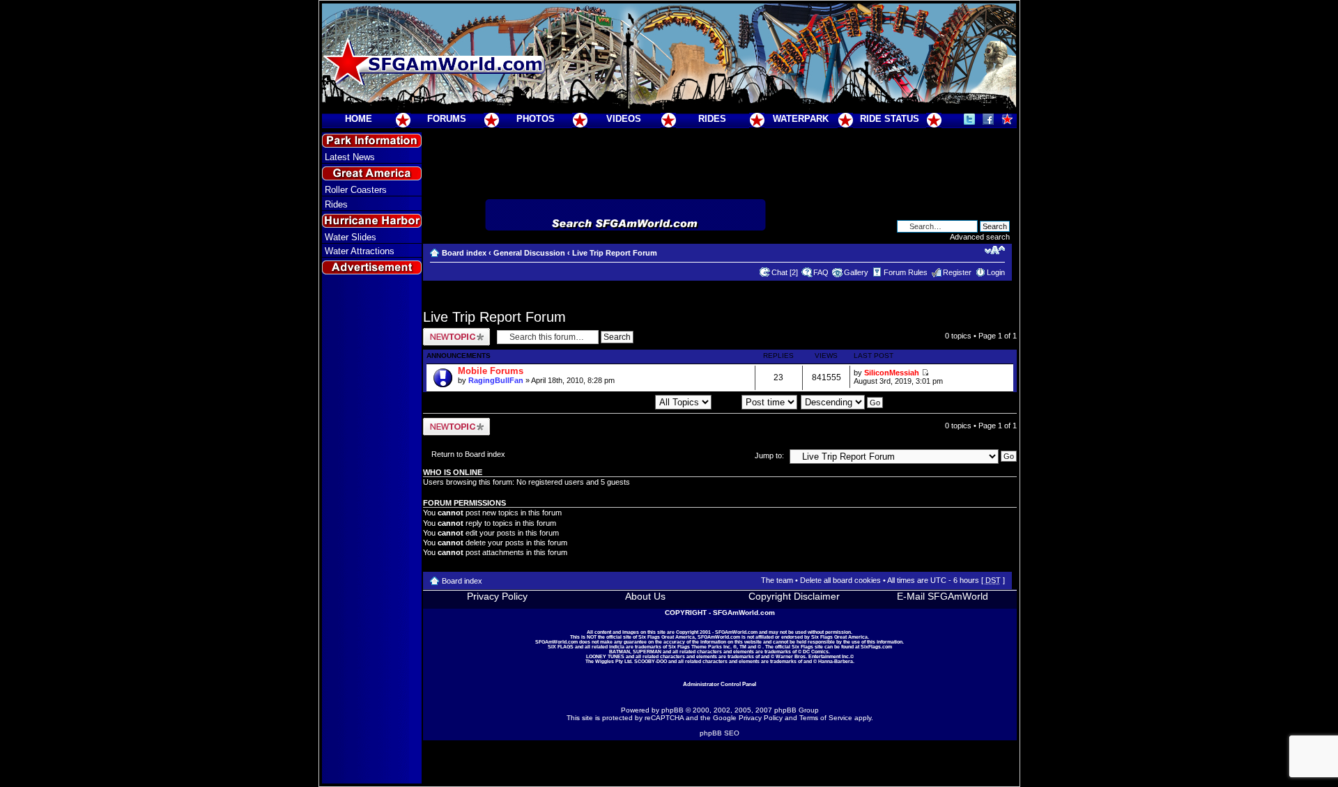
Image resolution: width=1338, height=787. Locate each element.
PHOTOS (535, 119)
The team (777, 580)
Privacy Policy (497, 596)
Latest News (350, 157)
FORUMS (446, 119)
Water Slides (350, 237)
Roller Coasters (356, 190)
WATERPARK (801, 119)
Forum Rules (906, 272)
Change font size (995, 250)
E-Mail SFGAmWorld (942, 596)
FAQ (821, 272)
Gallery (856, 272)
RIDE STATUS (889, 119)
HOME (358, 119)
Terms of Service (825, 718)
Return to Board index (468, 454)
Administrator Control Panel (719, 683)
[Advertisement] (371, 530)
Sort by (728, 402)
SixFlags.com (876, 646)
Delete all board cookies (840, 580)
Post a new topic (451, 332)
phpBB (672, 710)
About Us (645, 596)
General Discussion (529, 253)
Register (957, 272)
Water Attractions (359, 251)
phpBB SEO (719, 733)
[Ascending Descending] (842, 402)
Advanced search (980, 237)
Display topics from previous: (605, 402)
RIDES (712, 119)
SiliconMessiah (891, 372)
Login (996, 272)
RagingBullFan (495, 380)
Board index (464, 253)
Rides (336, 204)
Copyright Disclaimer (794, 596)
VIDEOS (623, 119)
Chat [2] (784, 272)
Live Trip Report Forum (614, 253)
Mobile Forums (490, 371)
